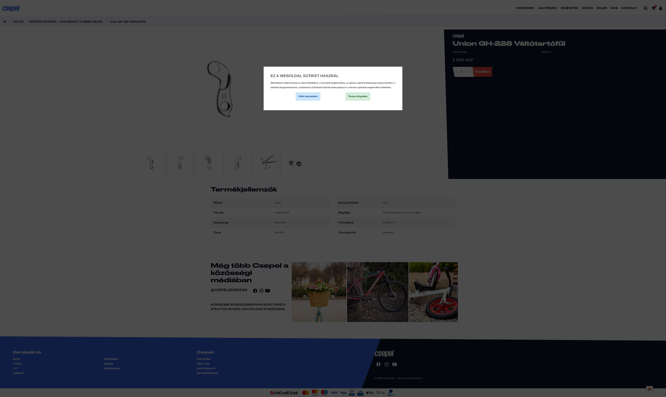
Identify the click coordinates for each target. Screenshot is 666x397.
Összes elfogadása (357, 96)
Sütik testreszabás (308, 96)
